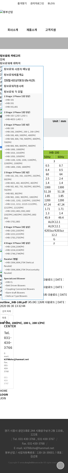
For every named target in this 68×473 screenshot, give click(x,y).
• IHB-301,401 (11, 106)
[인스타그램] (58, 3)
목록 (4, 317)
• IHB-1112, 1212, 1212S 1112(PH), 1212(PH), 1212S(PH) (20, 205)
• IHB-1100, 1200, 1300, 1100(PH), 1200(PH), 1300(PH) (20, 161)
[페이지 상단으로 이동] (60, 465)
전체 (2, 59)
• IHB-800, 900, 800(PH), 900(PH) (20, 145)
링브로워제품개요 (14, 75)
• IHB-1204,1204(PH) (14, 246)
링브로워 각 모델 (13, 91)
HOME (4, 391)
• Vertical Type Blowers (16, 295)
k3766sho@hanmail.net (16, 359)
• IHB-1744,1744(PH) (14, 253)
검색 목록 (6, 311)
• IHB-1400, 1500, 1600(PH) (17, 166)
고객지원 (50, 30)
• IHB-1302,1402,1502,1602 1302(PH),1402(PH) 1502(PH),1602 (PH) (20, 214)
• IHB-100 (9, 128)
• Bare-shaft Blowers (15, 292)
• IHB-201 (9, 103)
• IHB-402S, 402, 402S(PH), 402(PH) (21, 182)
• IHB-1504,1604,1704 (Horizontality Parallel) (21, 271)
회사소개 (13, 30)
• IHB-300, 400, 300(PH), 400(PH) (20, 135)
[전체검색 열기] (64, 29)
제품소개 (31, 30)
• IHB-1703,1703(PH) (14, 237)
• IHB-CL (9, 281)
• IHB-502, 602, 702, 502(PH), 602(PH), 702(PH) (22, 188)
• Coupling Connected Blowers (20, 288)
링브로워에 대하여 (10, 63)
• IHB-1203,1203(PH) (14, 230)
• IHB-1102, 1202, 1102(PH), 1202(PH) (22, 200)
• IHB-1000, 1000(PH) (15, 149)
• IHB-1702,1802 (12, 221)
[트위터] (62, 3)
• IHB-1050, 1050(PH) (15, 156)
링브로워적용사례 (14, 86)
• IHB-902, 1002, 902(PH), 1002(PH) (21, 196)
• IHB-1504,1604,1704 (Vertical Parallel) (19, 264)
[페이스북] (66, 3)
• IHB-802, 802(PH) (13, 193)
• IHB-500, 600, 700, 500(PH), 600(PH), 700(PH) (22, 140)
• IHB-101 (9, 99)
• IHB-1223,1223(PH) (14, 233)
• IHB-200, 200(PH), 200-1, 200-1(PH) (22, 131)
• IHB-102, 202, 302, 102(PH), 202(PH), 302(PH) (22, 177)
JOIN (3, 398)
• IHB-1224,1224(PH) (14, 249)
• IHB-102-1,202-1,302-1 (16, 115)
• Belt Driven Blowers (15, 285)
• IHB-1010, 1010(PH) (15, 152)
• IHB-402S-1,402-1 (14, 119)
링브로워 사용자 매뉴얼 (17, 69)
